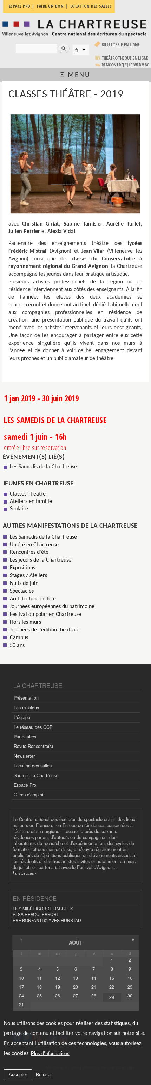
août (76, 942)
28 (93, 996)
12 (57, 978)
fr (76, 50)
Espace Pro (25, 785)
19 (57, 987)
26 (57, 996)
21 (93, 987)
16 (129, 978)
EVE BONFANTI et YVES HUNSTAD (47, 920)
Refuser (44, 1074)
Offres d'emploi (28, 794)
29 (111, 997)
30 (129, 996)
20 (75, 987)
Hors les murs (25, 622)
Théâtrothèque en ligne (125, 58)
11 (39, 978)
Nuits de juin (24, 583)
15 (111, 978)
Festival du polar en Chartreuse (45, 614)
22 (111, 987)
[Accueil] (75, 27)
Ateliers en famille (31, 501)
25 (39, 996)
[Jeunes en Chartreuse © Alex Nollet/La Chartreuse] (75, 163)
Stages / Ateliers (28, 576)
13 (75, 978)
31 (21, 1004)
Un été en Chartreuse (34, 545)
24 (21, 996)
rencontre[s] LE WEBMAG (125, 65)
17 (21, 987)
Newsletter (24, 756)
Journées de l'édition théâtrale (44, 630)
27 (75, 996)
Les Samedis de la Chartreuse (43, 467)
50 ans (17, 645)
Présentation (26, 698)
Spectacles (22, 591)
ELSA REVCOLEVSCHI (35, 914)
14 (93, 978)
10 (21, 978)
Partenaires (25, 736)
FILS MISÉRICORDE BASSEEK (43, 908)
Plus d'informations (50, 1053)
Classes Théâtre (28, 494)
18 (39, 987)
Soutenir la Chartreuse (36, 775)
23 (129, 987)
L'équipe (22, 717)
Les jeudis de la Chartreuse (40, 560)
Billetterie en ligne (120, 45)
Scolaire (19, 509)
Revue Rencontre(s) (33, 746)
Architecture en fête (33, 599)
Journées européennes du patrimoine (52, 607)
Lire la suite (24, 873)
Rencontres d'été (29, 552)
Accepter (18, 1074)
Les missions (26, 708)
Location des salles (33, 765)
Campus (19, 638)
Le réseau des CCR (33, 727)
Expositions (22, 568)
